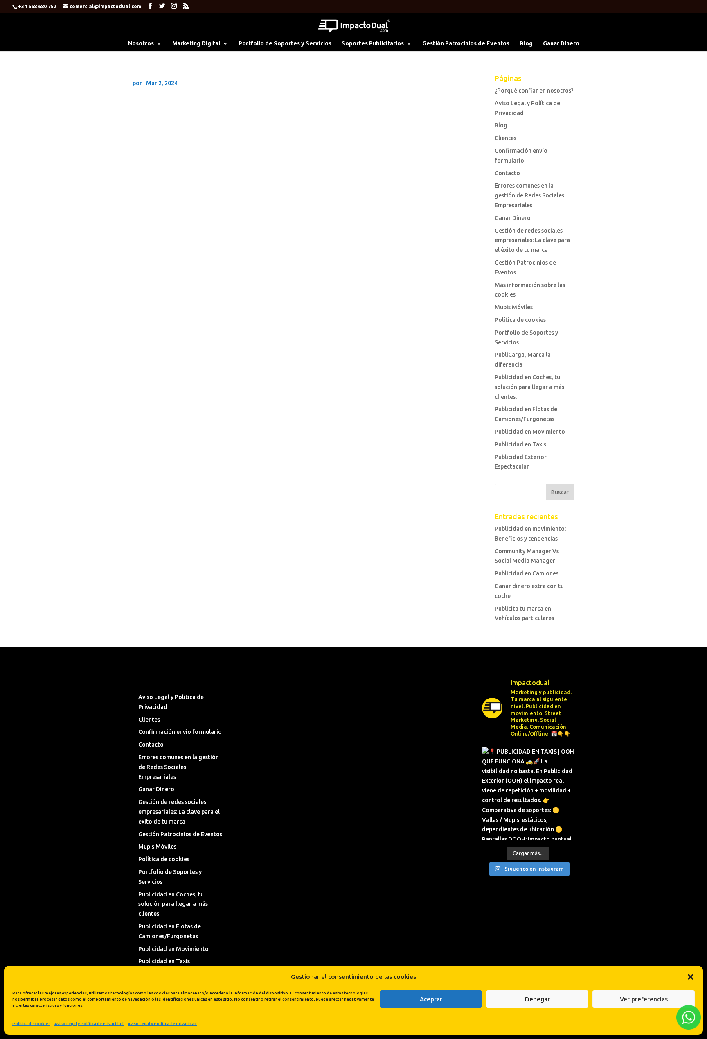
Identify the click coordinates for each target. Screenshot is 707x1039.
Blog (526, 44)
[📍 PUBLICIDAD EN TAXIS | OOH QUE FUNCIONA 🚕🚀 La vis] (528, 793)
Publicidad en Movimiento (530, 431)
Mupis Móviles (514, 307)
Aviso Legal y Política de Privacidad (89, 1023)
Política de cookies (31, 1023)
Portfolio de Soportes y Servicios (285, 44)
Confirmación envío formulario (180, 732)
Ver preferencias (644, 999)
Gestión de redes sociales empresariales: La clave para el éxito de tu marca (532, 240)
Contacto (507, 173)
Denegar (537, 999)
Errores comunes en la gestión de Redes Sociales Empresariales (529, 195)
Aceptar (431, 999)
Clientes (505, 138)
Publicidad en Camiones (526, 573)
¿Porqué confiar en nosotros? (534, 90)
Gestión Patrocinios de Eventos (465, 44)
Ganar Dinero (561, 44)
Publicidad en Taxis (520, 444)
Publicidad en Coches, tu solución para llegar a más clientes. (529, 387)
